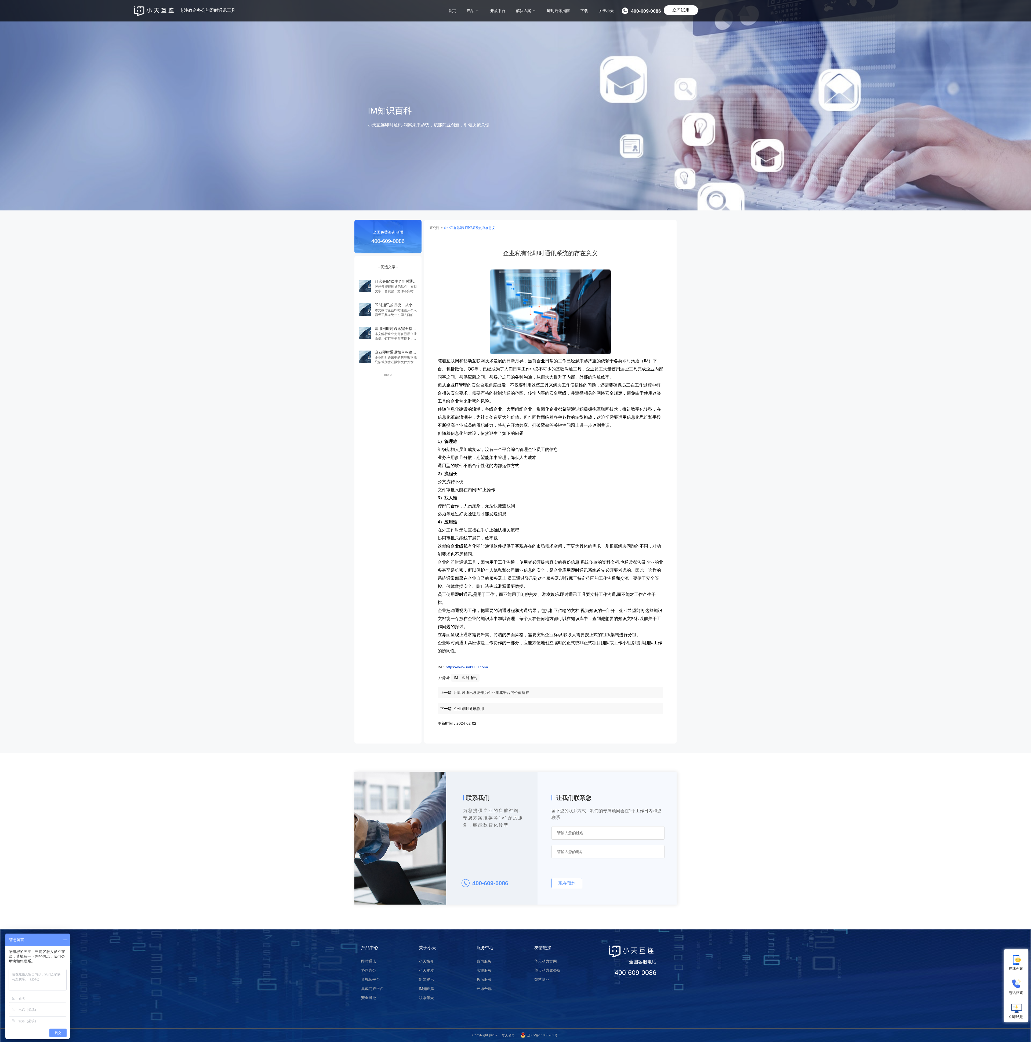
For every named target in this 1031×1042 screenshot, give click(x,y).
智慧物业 (541, 979)
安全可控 (368, 998)
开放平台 (497, 11)
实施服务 (484, 970)
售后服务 (484, 979)
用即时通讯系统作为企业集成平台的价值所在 (491, 692)
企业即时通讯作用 (469, 708)
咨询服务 (484, 961)
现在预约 (567, 883)
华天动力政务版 (547, 970)
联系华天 (426, 998)
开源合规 (484, 988)
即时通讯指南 (558, 11)
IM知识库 (426, 988)
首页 (452, 11)
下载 (584, 11)
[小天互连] (153, 11)
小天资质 (426, 970)
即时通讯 (368, 961)
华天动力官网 (545, 961)
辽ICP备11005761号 (542, 1035)
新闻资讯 (426, 979)
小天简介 (426, 961)
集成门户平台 (372, 988)
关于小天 (606, 11)
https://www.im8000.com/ (467, 667)
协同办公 (368, 970)
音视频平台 (370, 979)
